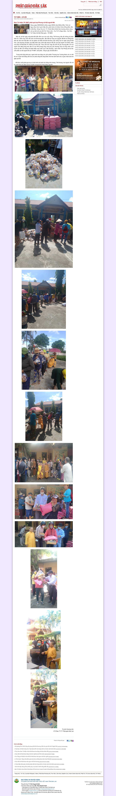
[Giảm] (71, 20)
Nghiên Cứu (63, 13)
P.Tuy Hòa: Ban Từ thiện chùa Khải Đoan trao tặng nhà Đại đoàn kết (31, 751)
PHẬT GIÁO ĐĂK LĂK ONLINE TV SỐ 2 (85, 53)
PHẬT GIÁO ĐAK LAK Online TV (83, 16)
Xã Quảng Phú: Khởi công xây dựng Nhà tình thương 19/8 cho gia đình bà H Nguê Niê (36, 746)
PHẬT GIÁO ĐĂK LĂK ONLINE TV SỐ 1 (85, 56)
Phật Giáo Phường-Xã (41, 13)
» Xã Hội (24, 17)
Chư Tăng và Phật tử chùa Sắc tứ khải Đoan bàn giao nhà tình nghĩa (31, 756)
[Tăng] (72, 20)
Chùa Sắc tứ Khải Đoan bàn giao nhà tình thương (27, 761)
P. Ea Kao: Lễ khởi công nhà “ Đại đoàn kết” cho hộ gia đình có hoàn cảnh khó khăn (35, 749)
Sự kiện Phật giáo (25, 13)
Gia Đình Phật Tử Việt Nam (83, 90)
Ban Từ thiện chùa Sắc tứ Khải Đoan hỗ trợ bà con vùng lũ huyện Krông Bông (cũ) (35, 769)
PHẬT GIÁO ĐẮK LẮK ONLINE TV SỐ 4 (85, 49)
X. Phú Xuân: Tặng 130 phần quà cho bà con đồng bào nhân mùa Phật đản (33, 759)
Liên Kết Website (79, 85)
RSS (101, 1)
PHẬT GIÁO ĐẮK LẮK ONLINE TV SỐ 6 (85, 45)
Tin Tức (18, 13)
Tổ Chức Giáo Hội (89, 13)
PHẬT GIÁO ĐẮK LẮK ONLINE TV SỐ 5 (85, 47)
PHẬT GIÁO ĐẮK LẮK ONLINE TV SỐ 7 (85, 43)
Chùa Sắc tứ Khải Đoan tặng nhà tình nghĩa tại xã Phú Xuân (29, 754)
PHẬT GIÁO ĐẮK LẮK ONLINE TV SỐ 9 (85, 39)
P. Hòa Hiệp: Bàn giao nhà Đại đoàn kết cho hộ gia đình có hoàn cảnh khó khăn (34, 764)
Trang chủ (83, 1)
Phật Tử (82, 13)
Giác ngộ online (81, 88)
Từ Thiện (97, 13)
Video (33, 13)
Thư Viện (50, 13)
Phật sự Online (80, 93)
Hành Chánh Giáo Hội (72, 13)
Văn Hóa (56, 13)
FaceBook (77, 83)
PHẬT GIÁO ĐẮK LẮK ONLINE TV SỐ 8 (85, 41)
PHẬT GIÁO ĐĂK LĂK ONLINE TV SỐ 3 (85, 51)
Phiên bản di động (92, 1)
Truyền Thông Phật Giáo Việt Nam (85, 92)
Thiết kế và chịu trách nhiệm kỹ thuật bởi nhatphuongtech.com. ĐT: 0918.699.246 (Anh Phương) (93, 783)
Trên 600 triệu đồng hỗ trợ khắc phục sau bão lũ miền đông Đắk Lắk (32, 766)
